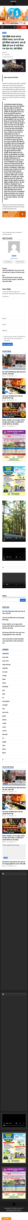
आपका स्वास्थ (5, 661)
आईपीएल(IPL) (5, 653)
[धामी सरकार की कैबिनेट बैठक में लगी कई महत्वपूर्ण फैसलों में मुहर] (14, 386)
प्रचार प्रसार (5, 712)
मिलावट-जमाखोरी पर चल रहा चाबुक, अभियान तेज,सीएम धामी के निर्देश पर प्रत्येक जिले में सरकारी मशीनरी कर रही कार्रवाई (13, 422)
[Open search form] (14, 27)
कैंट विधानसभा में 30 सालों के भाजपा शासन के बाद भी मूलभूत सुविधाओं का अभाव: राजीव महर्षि (13, 633)
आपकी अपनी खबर (6, 664)
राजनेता (4, 727)
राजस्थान (4, 731)
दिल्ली (3, 694)
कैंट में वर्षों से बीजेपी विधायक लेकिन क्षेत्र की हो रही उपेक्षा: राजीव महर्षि (14, 373)
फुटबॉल (4, 716)
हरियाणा (4, 749)
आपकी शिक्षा (5, 668)
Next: (13, 278)
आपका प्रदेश (5, 657)
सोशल (3, 745)
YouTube (24, 27)
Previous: (13, 270)
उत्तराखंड (4, 32)
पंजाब (3, 709)
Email (4, 324)
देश (3, 698)
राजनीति (4, 723)
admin (5, 52)
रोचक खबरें (4, 734)
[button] (2, 27)
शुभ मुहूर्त (4, 742)
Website (4, 330)
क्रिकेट (4, 679)
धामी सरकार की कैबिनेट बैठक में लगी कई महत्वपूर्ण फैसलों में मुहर (12, 397)
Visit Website (8, 262)
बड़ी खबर (4, 720)
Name (4, 318)
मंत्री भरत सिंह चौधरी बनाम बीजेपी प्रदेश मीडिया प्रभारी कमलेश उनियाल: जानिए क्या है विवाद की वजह (13, 641)
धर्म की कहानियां (5, 701)
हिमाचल (4, 753)
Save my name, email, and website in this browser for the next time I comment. (14, 338)
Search (4, 596)
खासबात (4, 683)
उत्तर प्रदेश (4, 672)
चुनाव (3, 690)
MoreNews (10, 1210)
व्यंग (3, 738)
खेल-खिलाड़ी (5, 686)
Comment (5, 296)
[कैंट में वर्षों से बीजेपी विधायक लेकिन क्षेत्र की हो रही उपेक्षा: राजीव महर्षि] (14, 362)
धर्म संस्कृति (4, 705)
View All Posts (20, 262)
